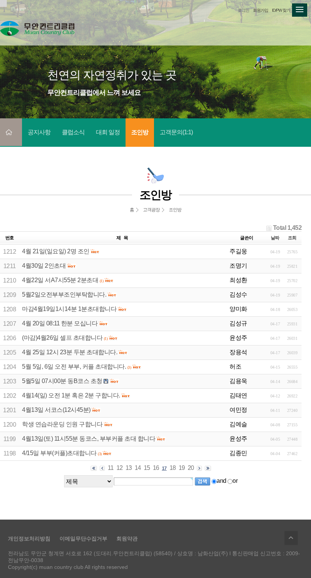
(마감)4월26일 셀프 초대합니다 (62, 338)
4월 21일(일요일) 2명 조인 (56, 251)
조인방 (139, 132)
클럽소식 (73, 132)
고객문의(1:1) (176, 132)
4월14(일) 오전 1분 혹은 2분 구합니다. (71, 395)
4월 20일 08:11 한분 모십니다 (59, 323)
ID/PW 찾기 (281, 10)
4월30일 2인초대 (44, 265)
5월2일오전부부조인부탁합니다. (64, 294)
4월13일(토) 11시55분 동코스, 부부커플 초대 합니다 (88, 438)
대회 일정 (108, 132)
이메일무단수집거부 (83, 539)
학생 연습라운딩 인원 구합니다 (62, 424)
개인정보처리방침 (29, 539)
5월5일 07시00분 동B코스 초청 (62, 381)
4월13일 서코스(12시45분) (56, 410)
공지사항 (39, 132)
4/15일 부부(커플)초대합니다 (59, 453)
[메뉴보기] (299, 7)
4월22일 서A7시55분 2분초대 (60, 280)
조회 (292, 237)
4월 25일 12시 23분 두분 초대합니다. (69, 352)
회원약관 (127, 539)
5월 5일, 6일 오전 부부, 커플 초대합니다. (74, 366)
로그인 (243, 10)
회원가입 (260, 10)
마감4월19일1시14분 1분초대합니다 (69, 309)
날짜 (275, 237)
